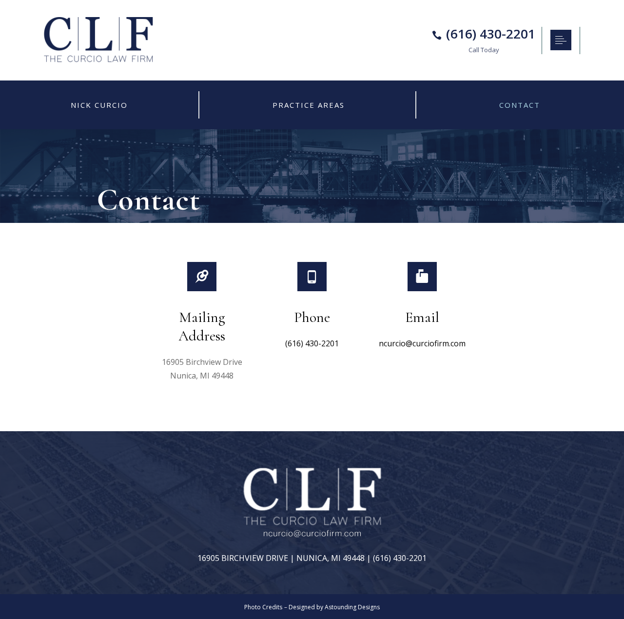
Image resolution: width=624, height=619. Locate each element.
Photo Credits (263, 607)
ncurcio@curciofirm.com (422, 343)
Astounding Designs (352, 607)
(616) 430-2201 (312, 343)
